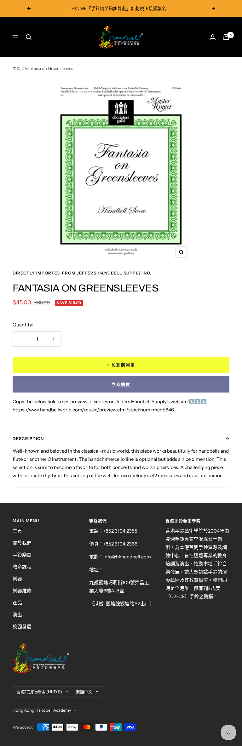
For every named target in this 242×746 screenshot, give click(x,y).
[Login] (213, 37)
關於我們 (22, 543)
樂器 (17, 579)
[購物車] (226, 37)
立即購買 (121, 384)
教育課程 (22, 567)
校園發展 (22, 627)
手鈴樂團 (22, 555)
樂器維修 (22, 591)
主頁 (17, 68)
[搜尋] (29, 37)
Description (28, 438)
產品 (17, 603)
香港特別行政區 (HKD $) (39, 691)
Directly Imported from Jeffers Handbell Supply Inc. (82, 272)
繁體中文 (84, 691)
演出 (17, 615)
